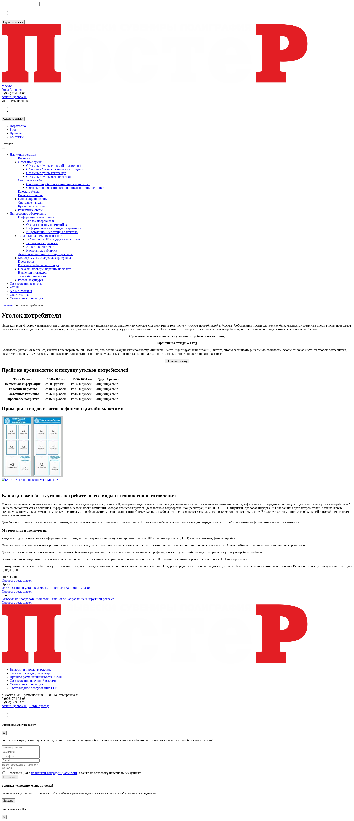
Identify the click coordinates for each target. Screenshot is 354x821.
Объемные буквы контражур (46, 173)
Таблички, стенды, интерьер (30, 673)
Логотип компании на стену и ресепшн (45, 254)
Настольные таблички (41, 250)
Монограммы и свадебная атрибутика (44, 258)
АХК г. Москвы (21, 291)
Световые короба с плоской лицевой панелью (58, 184)
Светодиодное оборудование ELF (33, 688)
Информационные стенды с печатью (52, 232)
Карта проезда (39, 706)
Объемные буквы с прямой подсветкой (53, 165)
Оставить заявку (177, 361)
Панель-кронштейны (32, 199)
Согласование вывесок (26, 283)
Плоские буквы (29, 191)
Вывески (24, 158)
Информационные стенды (36, 217)
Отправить (9, 777)
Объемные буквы (30, 162)
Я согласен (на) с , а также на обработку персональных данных (74, 773)
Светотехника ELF (23, 294)
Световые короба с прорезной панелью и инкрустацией (65, 187)
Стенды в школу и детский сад (47, 224)
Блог (13, 129)
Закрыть (8, 800)
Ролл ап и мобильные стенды (38, 265)
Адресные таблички (40, 246)
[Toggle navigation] (3, 148)
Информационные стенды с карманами (53, 228)
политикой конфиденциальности (54, 773)
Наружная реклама (23, 154)
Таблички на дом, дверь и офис (40, 235)
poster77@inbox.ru (14, 97)
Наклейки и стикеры (32, 272)
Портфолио (18, 126)
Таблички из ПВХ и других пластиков (53, 239)
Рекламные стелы (30, 210)
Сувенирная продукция (26, 298)
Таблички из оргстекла (42, 243)
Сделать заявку (13, 22)
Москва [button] (7, 86)
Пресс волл (26, 261)
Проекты (16, 133)
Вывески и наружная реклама (30, 669)
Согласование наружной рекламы (33, 680)
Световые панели (30, 202)
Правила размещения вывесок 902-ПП (37, 677)
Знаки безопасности (32, 276)
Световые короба (30, 180)
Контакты (17, 137)
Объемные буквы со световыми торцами (54, 169)
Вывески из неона (30, 195)
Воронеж (16, 89)
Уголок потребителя (40, 221)
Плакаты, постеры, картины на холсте (44, 269)
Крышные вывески (31, 206)
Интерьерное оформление (28, 213)
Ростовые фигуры (30, 280)
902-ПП (15, 287)
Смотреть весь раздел (17, 580)
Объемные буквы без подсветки (48, 176)
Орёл (5, 89)
